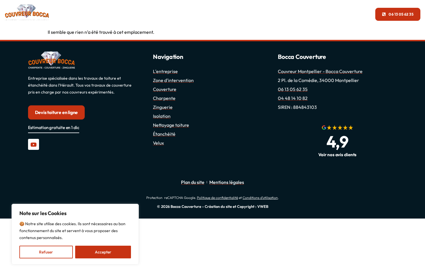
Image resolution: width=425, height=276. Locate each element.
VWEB (262, 206)
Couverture (135, 14)
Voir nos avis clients (337, 154)
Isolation (229, 14)
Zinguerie (167, 14)
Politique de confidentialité (217, 197)
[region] (75, 234)
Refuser (46, 252)
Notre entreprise (96, 14)
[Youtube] (33, 144)
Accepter (103, 252)
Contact (250, 14)
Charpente (198, 14)
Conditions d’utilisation (260, 197)
